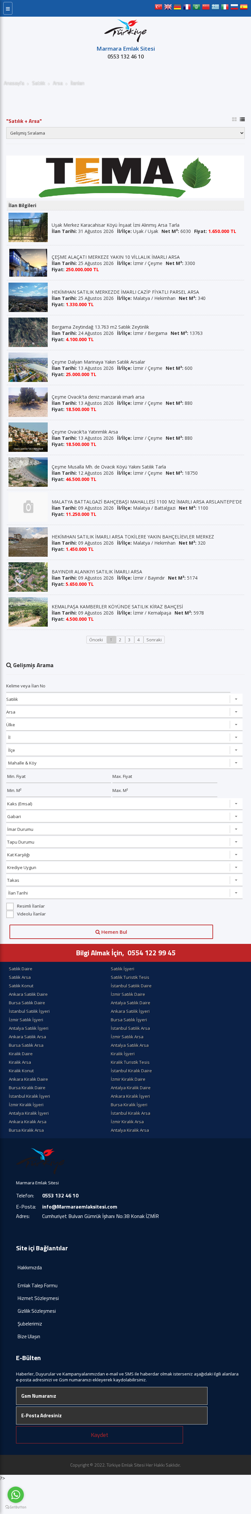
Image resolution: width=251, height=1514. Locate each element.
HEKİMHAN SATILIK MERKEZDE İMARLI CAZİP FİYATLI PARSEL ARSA (125, 292)
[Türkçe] (158, 8)
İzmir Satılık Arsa (127, 1037)
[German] (177, 8)
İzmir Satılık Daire (128, 994)
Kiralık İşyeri (123, 1054)
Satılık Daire (20, 969)
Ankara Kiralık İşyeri (130, 1096)
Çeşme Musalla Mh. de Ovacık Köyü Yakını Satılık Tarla (109, 467)
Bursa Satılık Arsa (26, 1045)
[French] (187, 8)
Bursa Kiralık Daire (27, 1088)
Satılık (38, 83)
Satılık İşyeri (122, 969)
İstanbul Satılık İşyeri (29, 1011)
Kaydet (99, 1434)
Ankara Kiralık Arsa (27, 1122)
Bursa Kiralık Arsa (26, 1130)
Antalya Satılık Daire (130, 1003)
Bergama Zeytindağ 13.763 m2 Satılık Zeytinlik (100, 327)
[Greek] (215, 8)
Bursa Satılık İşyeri (129, 1020)
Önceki (96, 640)
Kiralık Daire (21, 1054)
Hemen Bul (113, 932)
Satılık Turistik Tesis (130, 977)
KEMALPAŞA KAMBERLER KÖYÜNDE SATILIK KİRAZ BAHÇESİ (117, 606)
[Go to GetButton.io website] (15, 1507)
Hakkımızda (30, 1267)
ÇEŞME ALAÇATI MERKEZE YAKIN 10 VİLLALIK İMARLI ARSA (116, 257)
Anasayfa (14, 83)
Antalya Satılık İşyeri (28, 1028)
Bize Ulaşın (29, 1336)
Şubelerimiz (30, 1323)
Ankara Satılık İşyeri (130, 1011)
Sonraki (154, 640)
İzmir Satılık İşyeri (26, 1020)
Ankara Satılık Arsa (27, 1037)
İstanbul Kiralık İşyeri (29, 1096)
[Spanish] (244, 8)
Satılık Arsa (20, 977)
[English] (168, 8)
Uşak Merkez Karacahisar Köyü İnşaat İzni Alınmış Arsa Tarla (115, 225)
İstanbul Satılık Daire (131, 986)
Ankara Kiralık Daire (28, 1079)
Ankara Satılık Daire (28, 994)
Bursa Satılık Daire (27, 1003)
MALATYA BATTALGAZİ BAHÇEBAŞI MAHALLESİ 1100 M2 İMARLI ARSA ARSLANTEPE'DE (147, 502)
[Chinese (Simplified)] (206, 8)
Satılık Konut (21, 986)
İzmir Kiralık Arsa (127, 1122)
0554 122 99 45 (151, 952)
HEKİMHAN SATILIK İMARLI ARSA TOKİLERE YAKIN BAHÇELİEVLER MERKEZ (133, 537)
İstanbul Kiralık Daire (131, 1071)
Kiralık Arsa (20, 1062)
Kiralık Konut (21, 1071)
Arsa (58, 83)
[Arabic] (196, 8)
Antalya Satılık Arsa (130, 1045)
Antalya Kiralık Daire (131, 1088)
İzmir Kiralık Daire (128, 1079)
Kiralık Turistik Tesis (130, 1062)
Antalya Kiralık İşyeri (29, 1113)
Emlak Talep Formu (38, 1285)
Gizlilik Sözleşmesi (37, 1311)
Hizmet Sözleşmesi (38, 1298)
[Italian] (225, 8)
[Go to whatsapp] (16, 1495)
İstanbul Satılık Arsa (130, 1028)
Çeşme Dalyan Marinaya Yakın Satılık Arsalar (98, 362)
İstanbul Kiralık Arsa (130, 1113)
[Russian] (234, 8)
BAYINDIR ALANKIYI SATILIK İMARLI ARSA (97, 571)
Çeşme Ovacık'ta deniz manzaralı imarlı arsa (98, 397)
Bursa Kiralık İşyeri (129, 1105)
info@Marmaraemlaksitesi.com (79, 1206)
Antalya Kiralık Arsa (130, 1130)
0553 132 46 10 (126, 56)
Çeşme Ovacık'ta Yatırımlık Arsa (85, 432)
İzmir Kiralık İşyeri (26, 1105)
